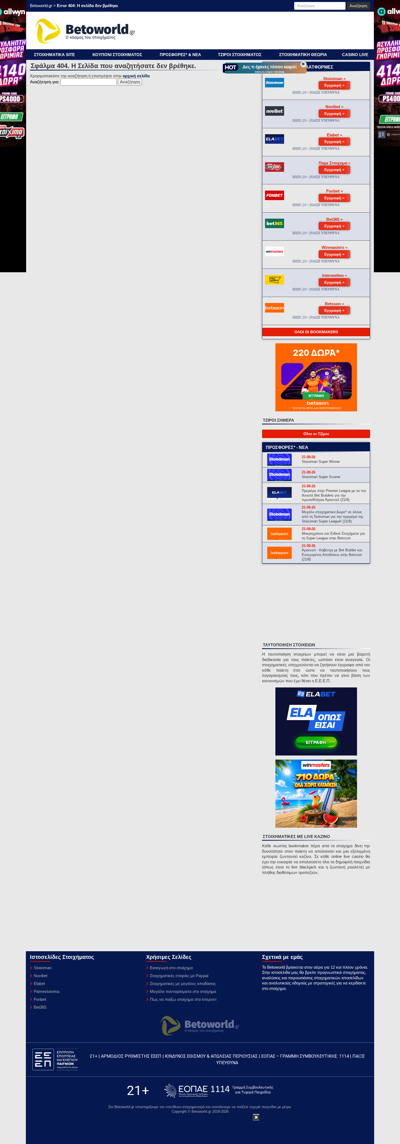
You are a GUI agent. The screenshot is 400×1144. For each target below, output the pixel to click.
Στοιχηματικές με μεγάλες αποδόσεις (183, 983)
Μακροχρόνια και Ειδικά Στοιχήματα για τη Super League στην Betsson (333, 535)
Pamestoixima (46, 991)
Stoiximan (42, 967)
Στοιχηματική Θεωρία (303, 54)
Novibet (40, 975)
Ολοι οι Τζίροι (316, 434)
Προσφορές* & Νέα (180, 54)
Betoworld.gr (41, 5)
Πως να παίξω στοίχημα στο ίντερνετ (183, 999)
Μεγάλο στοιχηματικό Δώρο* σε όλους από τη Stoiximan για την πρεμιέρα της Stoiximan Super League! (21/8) (332, 516)
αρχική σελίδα (136, 76)
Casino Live (355, 54)
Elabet (39, 983)
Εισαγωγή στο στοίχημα (171, 967)
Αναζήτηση (358, 6)
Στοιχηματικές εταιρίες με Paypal (179, 975)
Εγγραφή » (334, 85)
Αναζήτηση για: (44, 81)
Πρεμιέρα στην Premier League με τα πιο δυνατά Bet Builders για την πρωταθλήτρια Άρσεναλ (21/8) (334, 495)
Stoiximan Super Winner (321, 462)
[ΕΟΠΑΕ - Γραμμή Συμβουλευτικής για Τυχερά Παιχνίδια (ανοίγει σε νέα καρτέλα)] (218, 1091)
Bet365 (40, 1007)
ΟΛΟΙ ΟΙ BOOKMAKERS (316, 332)
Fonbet (40, 999)
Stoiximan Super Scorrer (321, 477)
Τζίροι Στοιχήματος (239, 54)
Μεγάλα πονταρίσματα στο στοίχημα (183, 991)
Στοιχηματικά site (54, 54)
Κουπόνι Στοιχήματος (117, 54)
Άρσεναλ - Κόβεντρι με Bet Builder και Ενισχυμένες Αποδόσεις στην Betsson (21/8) (332, 554)
